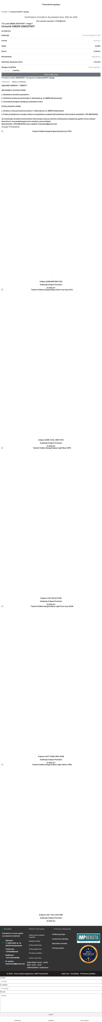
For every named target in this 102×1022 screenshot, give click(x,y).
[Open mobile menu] (2, 5)
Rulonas (97, 41)
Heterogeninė (94, 67)
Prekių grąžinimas (35, 949)
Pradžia (4, 12)
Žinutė (2, 992)
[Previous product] (2, 14)
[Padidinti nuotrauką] (5, 21)
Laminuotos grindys (60, 939)
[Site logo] (51, 4)
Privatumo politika (35, 953)
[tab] (5, 81)
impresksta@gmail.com (59, 1)
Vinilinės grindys (58, 934)
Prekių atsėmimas (35, 945)
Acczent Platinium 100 (91, 35)
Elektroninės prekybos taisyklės (37, 936)
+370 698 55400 (40, 1)
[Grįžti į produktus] (5, 14)
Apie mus (65, 974)
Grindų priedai (58, 948)
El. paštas (3, 985)
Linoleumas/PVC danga (19, 12)
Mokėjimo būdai (34, 941)
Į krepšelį (16, 70)
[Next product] (7, 14)
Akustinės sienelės (59, 943)
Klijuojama (96, 57)
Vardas (2, 978)
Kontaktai (75, 974)
